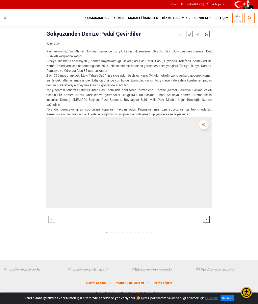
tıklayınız (211, 298)
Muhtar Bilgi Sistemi (130, 283)
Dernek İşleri (163, 283)
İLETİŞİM (222, 18)
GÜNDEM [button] (201, 18)
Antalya (216, 4)
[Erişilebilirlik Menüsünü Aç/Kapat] (246, 292)
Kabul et (227, 298)
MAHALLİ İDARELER (143, 18)
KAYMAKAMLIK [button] (96, 18)
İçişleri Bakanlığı (195, 4)
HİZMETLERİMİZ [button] (175, 18)
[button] (198, 34)
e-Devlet (174, 4)
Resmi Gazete (96, 283)
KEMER (119, 18)
